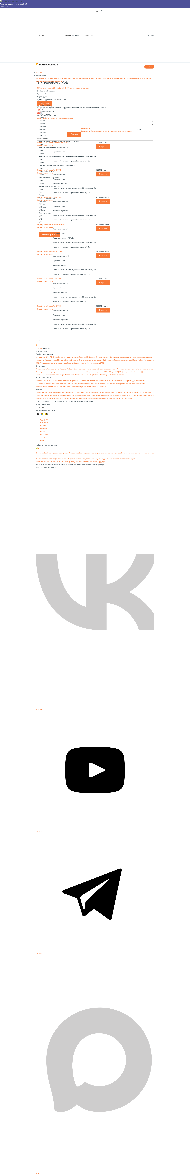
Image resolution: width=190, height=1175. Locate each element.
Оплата (42, 432)
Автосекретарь (61, 363)
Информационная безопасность (65, 393)
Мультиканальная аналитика (57, 384)
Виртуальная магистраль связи (91, 360)
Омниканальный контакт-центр (47, 369)
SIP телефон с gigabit (45, 88)
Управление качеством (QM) (100, 381)
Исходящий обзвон (66, 369)
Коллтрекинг (41, 384)
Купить (149, 67)
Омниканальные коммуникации (86, 369)
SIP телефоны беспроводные (68, 78)
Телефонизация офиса (44, 393)
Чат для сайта (128, 372)
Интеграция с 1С (106, 375)
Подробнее (4, 7)
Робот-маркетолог (73, 387)
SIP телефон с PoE (59, 88)
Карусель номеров (103, 357)
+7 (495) (72, 35)
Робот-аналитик (60, 387)
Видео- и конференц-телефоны (90, 78)
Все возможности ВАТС (95, 363)
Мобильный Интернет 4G (97, 398)
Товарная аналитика (107, 384)
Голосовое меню (51, 360)
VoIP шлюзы (83, 398)
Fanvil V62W (57, 252)
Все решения (55, 395)
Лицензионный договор (112, 453)
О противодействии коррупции (94, 462)
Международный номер (113, 393)
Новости (43, 426)
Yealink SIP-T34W (59, 224)
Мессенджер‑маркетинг (45, 387)
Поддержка (89, 35)
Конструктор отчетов (145, 369)
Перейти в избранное (45, 143)
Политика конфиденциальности (70, 462)
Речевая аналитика (62, 381)
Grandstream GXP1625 (61, 143)
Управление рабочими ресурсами (65, 372)
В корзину (103, 147)
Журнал (42, 440)
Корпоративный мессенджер (121, 357)
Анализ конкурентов (75, 384)
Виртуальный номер (71, 357)
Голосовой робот (42, 381)
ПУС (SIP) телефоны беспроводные (65, 398)
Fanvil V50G (57, 279)
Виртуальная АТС (42, 357)
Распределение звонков (123, 360)
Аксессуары (115, 78)
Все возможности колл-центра (53, 375)
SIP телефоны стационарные (46, 78)
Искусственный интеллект (79, 381)
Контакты (43, 437)
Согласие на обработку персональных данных (86, 453)
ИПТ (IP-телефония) (56, 357)
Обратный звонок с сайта (77, 363)
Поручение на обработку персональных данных (85, 459)
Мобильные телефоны (53, 81)
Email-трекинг (120, 384)
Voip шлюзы (106, 78)
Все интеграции (118, 375)
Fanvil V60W (57, 197)
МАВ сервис (91, 357)
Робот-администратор (44, 372)
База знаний (82, 372)
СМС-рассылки (108, 360)
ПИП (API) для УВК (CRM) (113, 372)
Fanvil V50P (57, 170)
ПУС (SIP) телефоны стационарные (85, 395)
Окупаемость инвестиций (135, 384)
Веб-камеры (102, 395)
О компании (44, 435)
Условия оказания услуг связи (47, 462)
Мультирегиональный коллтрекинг (93, 387)
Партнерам (44, 423)
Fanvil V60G (57, 306)
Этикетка (82, 357)
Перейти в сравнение (45, 146)
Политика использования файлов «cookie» (51, 459)
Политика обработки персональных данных (52, 453)
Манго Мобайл (138, 360)
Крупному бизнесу (84, 393)
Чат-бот (52, 381)
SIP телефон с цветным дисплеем (79, 88)
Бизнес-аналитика (118, 381)
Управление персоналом (107, 369)
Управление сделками (95, 372)
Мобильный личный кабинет (68, 360)
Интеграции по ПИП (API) (84, 375)
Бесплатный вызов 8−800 (132, 393)
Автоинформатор (49, 363)
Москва (41, 35)
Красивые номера (97, 393)
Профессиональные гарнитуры (132, 78)
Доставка (43, 429)
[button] (152, 121)
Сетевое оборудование (139, 395)
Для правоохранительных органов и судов (119, 459)
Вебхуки (96, 375)
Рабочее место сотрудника (127, 369)
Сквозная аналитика (91, 384)
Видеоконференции (139, 357)
